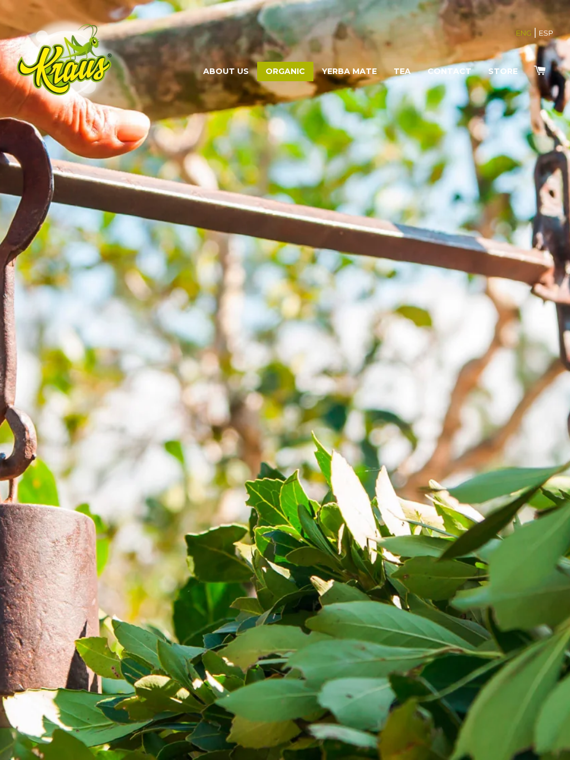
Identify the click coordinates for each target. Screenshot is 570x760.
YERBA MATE (349, 71)
